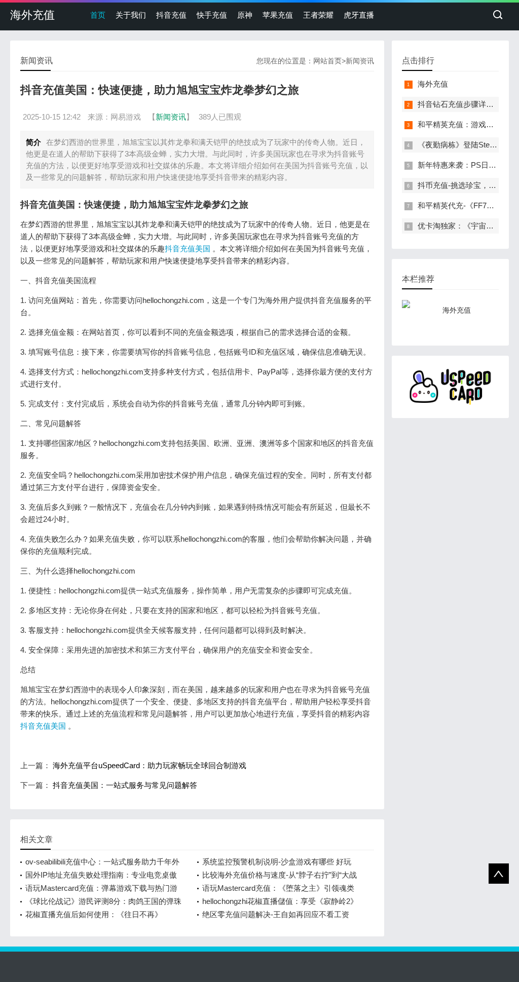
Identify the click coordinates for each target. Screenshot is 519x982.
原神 (244, 15)
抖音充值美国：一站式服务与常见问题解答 (125, 785)
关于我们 (131, 15)
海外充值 (32, 15)
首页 (97, 15)
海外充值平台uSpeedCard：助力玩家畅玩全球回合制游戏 (149, 765)
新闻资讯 (360, 61)
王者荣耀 (318, 15)
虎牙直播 (359, 15)
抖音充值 (171, 15)
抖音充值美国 (187, 248)
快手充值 (212, 15)
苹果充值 (278, 15)
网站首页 (327, 61)
